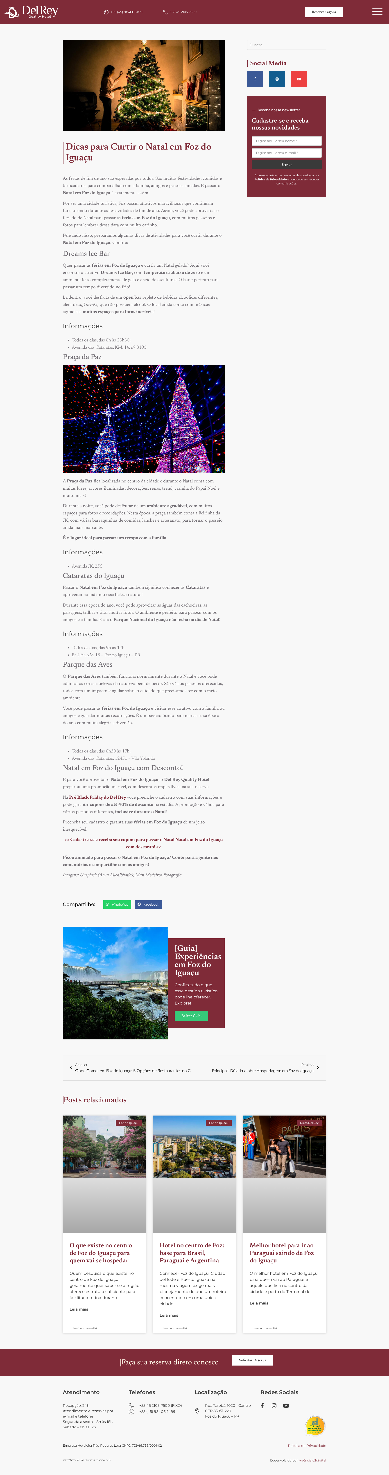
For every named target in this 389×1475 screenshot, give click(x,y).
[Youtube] (299, 79)
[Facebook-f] (255, 79)
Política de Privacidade (307, 1445)
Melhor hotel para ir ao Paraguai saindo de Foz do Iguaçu (282, 1253)
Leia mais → (81, 1309)
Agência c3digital (312, 1460)
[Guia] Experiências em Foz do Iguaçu (198, 961)
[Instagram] (277, 79)
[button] (117, 904)
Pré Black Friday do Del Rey (97, 797)
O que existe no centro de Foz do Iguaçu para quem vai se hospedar (101, 1253)
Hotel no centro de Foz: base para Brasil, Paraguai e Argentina (192, 1253)
